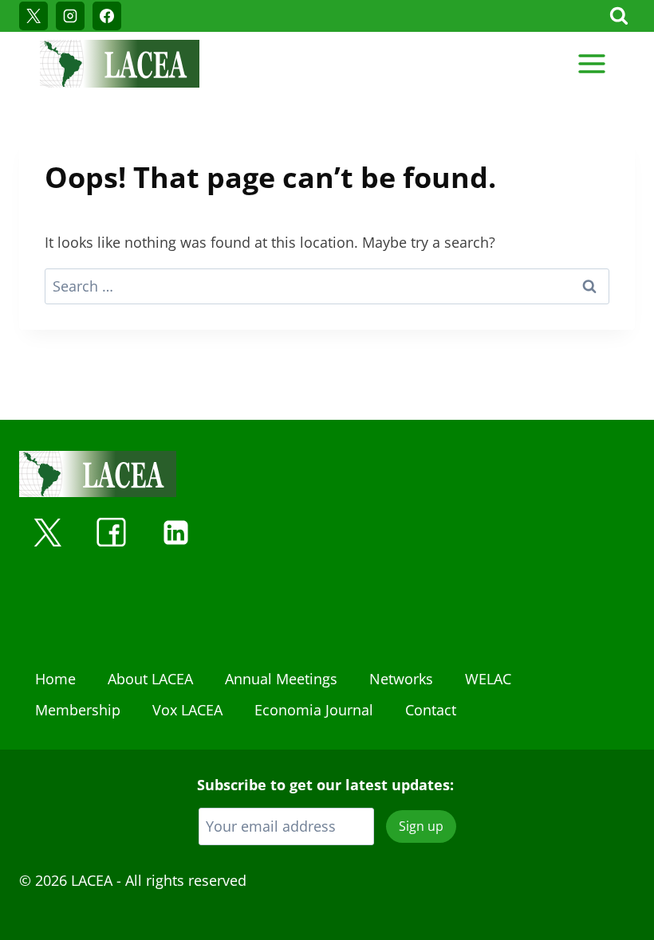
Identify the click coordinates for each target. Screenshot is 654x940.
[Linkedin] (175, 532)
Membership (77, 709)
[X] (33, 16)
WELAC (488, 678)
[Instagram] (70, 16)
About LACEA (150, 678)
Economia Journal (313, 709)
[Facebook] (107, 16)
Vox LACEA (187, 709)
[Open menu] (591, 63)
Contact (430, 709)
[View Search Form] (619, 16)
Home (55, 678)
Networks (401, 678)
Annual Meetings (281, 678)
